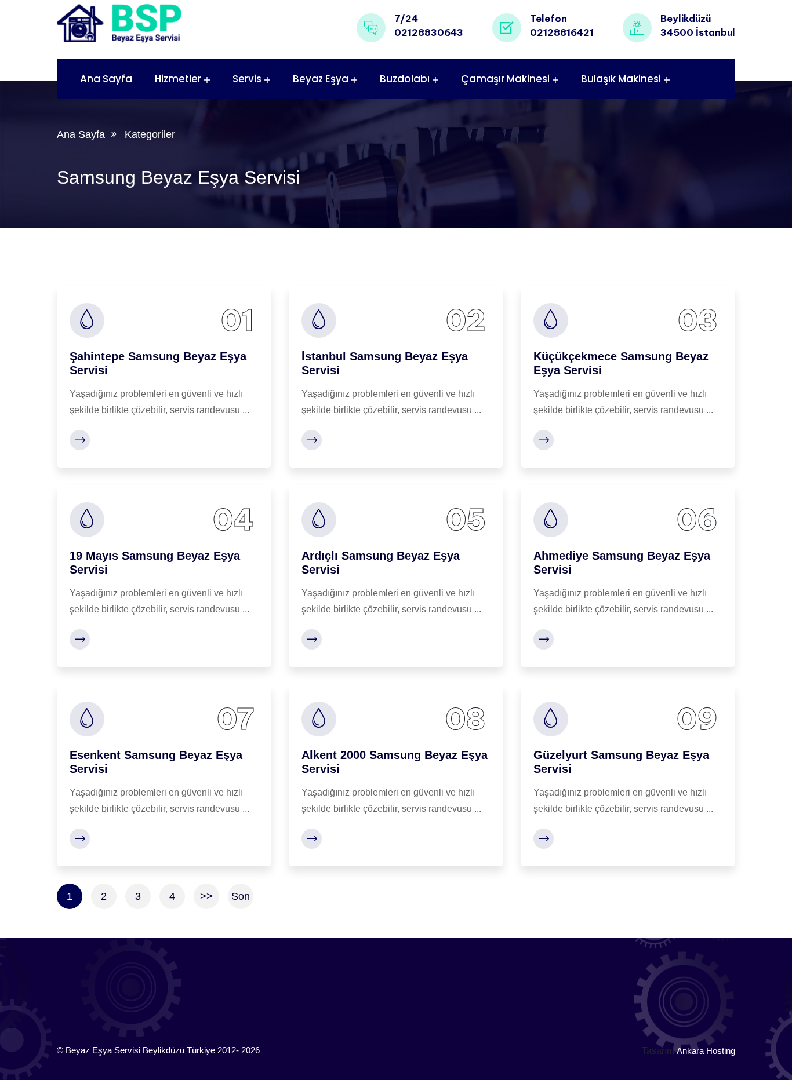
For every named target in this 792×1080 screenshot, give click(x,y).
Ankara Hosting (706, 1051)
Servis (246, 79)
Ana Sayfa (106, 79)
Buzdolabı (405, 79)
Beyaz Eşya (320, 79)
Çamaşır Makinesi (505, 79)
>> (206, 896)
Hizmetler (178, 79)
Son (240, 896)
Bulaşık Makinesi (621, 79)
